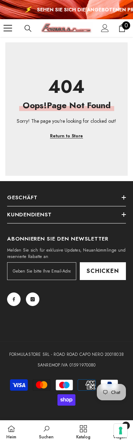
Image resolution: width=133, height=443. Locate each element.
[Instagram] (32, 299)
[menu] (8, 28)
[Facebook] (14, 299)
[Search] (28, 28)
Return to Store (66, 136)
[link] (46, 432)
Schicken (103, 271)
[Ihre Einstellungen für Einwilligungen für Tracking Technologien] (120, 430)
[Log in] (105, 28)
